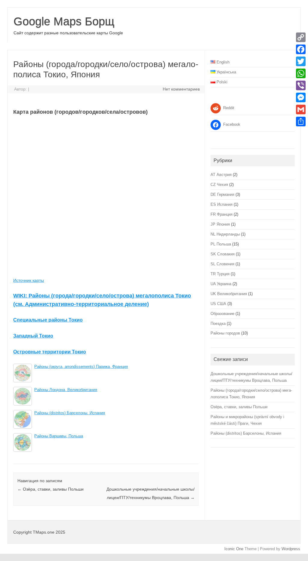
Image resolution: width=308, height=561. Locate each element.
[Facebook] (301, 49)
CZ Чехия (219, 184)
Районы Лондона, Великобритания (65, 390)
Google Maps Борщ (64, 21)
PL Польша (221, 244)
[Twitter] (301, 61)
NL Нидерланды (225, 234)
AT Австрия (221, 174)
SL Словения (222, 264)
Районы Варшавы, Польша (58, 436)
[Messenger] (301, 97)
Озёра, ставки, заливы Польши (50, 489)
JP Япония (220, 224)
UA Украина (221, 284)
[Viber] (301, 85)
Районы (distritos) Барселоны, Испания (69, 413)
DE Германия (222, 194)
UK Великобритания (229, 293)
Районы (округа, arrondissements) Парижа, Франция (81, 367)
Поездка (218, 323)
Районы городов (225, 333)
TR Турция (220, 274)
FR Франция (222, 214)
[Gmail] (301, 109)
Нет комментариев (181, 89)
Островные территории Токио (49, 351)
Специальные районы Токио (48, 319)
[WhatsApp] (301, 73)
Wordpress (291, 549)
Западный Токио (33, 335)
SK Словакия (223, 254)
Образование (222, 313)
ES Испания (222, 204)
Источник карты (28, 280)
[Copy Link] (301, 37)
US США (218, 303)
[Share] (301, 122)
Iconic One (233, 549)
